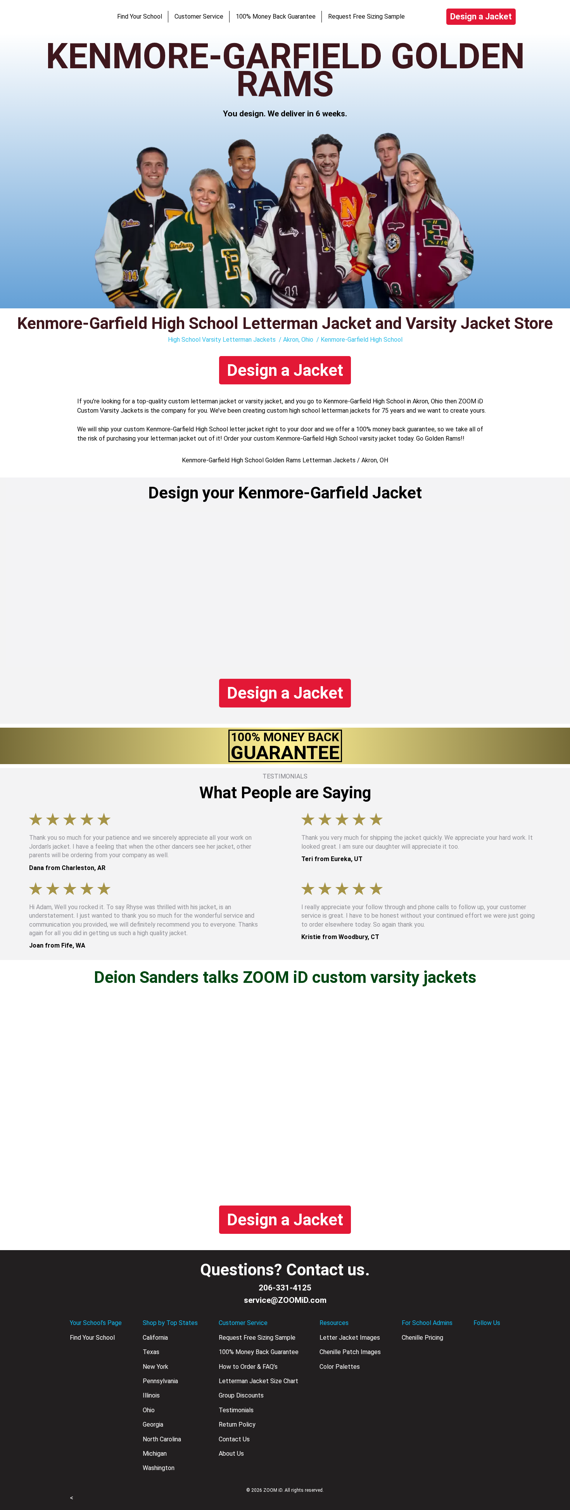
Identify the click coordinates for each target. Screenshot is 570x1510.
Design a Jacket (481, 16)
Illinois (151, 1395)
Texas (151, 1352)
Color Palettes (340, 1366)
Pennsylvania (160, 1381)
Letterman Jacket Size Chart (258, 1381)
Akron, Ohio (298, 339)
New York (155, 1366)
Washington (158, 1468)
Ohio (149, 1410)
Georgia (153, 1424)
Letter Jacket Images (350, 1337)
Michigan (155, 1453)
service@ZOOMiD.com (285, 1300)
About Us (231, 1453)
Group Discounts (241, 1395)
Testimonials (236, 1410)
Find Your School (139, 16)
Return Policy (237, 1424)
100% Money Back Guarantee (276, 16)
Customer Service (198, 16)
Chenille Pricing (422, 1337)
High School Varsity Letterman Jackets (222, 339)
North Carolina (162, 1439)
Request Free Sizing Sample (366, 16)
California (155, 1337)
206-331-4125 (285, 1287)
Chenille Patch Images (350, 1352)
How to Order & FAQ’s (248, 1366)
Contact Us (234, 1439)
